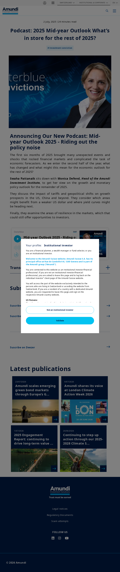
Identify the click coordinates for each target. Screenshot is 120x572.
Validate (60, 320)
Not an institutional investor (60, 310)
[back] (111, 301)
